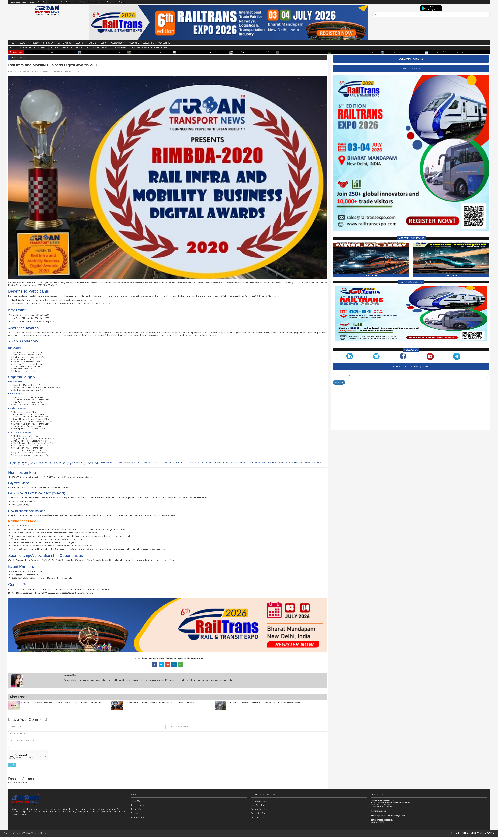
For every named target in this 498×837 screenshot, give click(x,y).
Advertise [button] (148, 43)
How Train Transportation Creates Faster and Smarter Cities (286, 52)
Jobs (103, 43)
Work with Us (65, 2)
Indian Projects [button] (122, 47)
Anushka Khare (15, 72)
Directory (135, 47)
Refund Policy (106, 2)
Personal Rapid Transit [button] (72, 47)
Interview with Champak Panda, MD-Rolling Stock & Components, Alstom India (85, 52)
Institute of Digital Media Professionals (54, 578)
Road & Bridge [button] (29, 47)
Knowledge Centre (150, 47)
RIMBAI (164, 47)
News (22, 43)
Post (12, 765)
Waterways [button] (42, 47)
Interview (48, 43)
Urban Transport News (35, 833)
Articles (34, 43)
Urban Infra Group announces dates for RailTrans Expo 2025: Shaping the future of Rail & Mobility (61, 702)
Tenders (92, 43)
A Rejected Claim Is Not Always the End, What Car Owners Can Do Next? (185, 52)
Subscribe (338, 382)
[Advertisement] (410, 408)
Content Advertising (260, 809)
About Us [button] (41, 2)
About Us (135, 801)
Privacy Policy (79, 2)
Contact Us (164, 43)
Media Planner (257, 817)
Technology (106, 47)
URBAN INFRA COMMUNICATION (478, 833)
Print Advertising (258, 805)
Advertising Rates (259, 813)
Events (79, 43)
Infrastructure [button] (92, 47)
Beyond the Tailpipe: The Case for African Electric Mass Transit (136, 52)
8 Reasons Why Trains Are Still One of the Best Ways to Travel (33, 52)
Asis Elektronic (36, 571)
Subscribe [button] (133, 43)
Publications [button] (117, 43)
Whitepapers (64, 43)
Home (14, 57)
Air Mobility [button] (55, 47)
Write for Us (53, 2)
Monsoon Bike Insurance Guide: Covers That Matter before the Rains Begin (237, 52)
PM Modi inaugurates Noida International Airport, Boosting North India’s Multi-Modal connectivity (342, 52)
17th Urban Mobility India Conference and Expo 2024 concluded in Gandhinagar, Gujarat (264, 702)
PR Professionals (30, 575)
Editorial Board (137, 805)
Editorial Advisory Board (265, 333)
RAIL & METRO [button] (15, 47)
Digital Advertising (259, 801)
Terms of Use (92, 2)
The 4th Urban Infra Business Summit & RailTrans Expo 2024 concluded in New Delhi (159, 702)
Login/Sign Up (120, 2)
